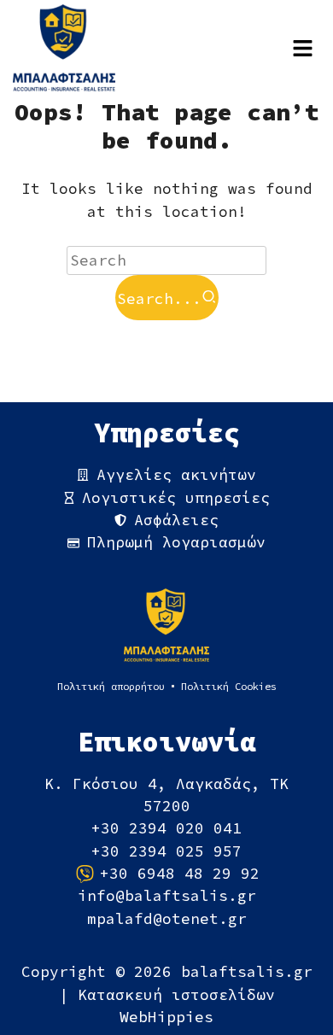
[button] (303, 48)
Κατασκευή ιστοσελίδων (176, 994)
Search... (159, 298)
